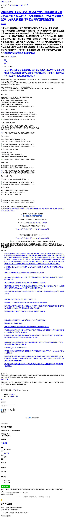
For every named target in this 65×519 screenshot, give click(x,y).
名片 (5, 63)
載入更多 (3, 402)
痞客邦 (14, 390)
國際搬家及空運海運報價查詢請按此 (19, 53)
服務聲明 (48, 497)
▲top (2, 399)
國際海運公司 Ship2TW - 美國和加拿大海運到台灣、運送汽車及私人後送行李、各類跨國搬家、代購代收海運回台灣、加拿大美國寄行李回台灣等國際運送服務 (32, 16)
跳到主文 (3, 24)
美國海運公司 (4, 379)
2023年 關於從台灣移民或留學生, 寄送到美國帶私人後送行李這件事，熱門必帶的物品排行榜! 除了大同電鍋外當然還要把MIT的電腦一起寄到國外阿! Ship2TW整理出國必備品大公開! (34, 73)
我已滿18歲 (3, 515)
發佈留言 (3, 412)
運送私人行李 (14, 396)
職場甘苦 (13, 56)
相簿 (5, 60)
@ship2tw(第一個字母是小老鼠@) (37, 222)
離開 (9, 515)
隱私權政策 (41, 497)
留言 (18, 390)
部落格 (6, 61)
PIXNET (20, 497)
